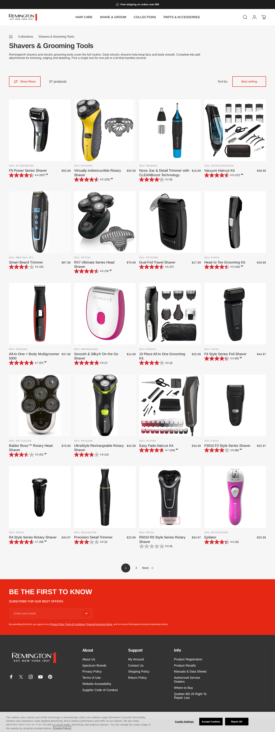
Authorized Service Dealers (187, 679)
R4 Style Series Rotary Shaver (33, 537)
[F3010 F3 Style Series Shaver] (235, 405)
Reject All (236, 721)
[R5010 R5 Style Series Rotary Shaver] (170, 497)
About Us (88, 659)
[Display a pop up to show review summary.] (47, 175)
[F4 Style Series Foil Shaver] (235, 314)
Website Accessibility (96, 684)
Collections (25, 36)
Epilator (210, 537)
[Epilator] (235, 497)
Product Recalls (185, 665)
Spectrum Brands (94, 665)
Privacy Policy (57, 624)
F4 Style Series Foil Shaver (225, 354)
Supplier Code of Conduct (100, 690)
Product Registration (188, 659)
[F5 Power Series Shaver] (40, 130)
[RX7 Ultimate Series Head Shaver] (105, 222)
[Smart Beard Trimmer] (40, 222)
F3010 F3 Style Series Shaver (227, 446)
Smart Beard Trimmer (26, 262)
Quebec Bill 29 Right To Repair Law (190, 696)
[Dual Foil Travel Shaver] (170, 222)
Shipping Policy (138, 671)
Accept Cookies (211, 721)
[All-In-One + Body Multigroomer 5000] (40, 314)
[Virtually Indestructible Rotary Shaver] (105, 130)
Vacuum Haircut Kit (219, 170)
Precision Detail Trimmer (93, 537)
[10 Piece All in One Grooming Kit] (170, 314)
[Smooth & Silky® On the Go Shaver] (105, 314)
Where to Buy (183, 688)
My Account (136, 659)
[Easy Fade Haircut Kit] (170, 405)
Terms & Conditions (75, 624)
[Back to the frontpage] (11, 37)
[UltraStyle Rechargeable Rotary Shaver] (105, 405)
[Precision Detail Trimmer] (105, 497)
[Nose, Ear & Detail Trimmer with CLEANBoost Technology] (170, 130)
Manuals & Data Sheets (190, 671)
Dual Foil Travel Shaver (157, 262)
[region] (137, 722)
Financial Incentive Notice (99, 624)
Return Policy (137, 677)
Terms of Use (91, 677)
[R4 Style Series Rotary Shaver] (40, 497)
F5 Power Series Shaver (28, 170)
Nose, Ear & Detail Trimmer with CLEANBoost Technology (164, 173)
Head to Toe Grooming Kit (224, 262)
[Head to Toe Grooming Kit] (235, 222)
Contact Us (135, 665)
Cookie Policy (62, 728)
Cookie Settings (184, 721)
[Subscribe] (86, 613)
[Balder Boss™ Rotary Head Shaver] (40, 405)
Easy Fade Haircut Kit (156, 446)
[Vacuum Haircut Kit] (235, 130)
